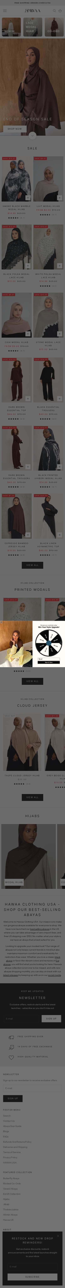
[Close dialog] (1, 622)
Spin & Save (48, 662)
